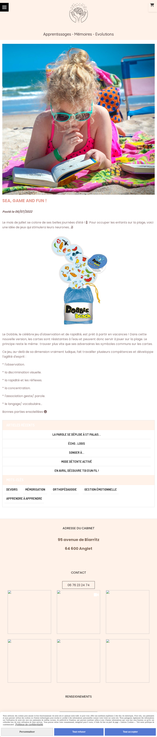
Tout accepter (130, 731)
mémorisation (35, 489)
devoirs (12, 489)
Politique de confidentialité (29, 724)
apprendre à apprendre (24, 498)
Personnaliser (27, 731)
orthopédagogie (65, 489)
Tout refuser (79, 731)
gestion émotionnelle (100, 489)
